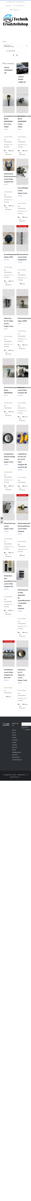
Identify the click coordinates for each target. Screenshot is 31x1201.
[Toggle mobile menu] (27, 27)
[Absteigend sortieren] (26, 46)
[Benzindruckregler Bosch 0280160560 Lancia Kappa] (22, 100)
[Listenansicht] (17, 55)
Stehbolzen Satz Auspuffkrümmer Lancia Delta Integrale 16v (10, 581)
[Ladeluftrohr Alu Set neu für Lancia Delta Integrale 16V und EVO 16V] (22, 438)
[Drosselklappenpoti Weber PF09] (9, 238)
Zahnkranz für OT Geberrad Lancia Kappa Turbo (22, 675)
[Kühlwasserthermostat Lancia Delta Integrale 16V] (22, 371)
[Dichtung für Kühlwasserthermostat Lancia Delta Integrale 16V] (9, 165)
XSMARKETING (21, 774)
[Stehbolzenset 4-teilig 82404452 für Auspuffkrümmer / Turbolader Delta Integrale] (22, 574)
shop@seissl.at (21, 1)
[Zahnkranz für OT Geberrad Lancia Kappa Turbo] (22, 653)
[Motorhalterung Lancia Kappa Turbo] (9, 507)
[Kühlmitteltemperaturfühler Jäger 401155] (22, 302)
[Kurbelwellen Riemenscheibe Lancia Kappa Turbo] (9, 438)
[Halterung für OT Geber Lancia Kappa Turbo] (9, 302)
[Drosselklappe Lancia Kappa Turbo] (22, 172)
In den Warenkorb (7, 152)
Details (11, 150)
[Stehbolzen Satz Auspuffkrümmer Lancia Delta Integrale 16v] (9, 567)
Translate (27, 729)
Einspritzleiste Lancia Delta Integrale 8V (23, 257)
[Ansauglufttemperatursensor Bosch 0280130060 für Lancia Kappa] (9, 100)
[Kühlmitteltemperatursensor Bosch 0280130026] (9, 371)
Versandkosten (8, 141)
